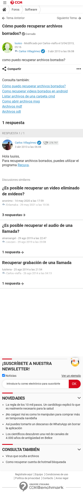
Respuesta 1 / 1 (13, 133)
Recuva (23, 165)
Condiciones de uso (57, 474)
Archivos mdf (12, 106)
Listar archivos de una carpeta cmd (28, 96)
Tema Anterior (15, 18)
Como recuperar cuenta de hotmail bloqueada (36, 462)
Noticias (10, 375)
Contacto (48, 478)
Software (31, 9)
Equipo (39, 474)
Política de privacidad (27, 478)
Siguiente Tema (67, 18)
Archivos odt (11, 112)
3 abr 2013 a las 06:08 (61, 51)
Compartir (14, 69)
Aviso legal (62, 478)
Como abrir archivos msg (21, 101)
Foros (15, 9)
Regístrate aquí (23, 474)
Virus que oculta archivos (22, 456)
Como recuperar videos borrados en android (35, 91)
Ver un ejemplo (71, 375)
